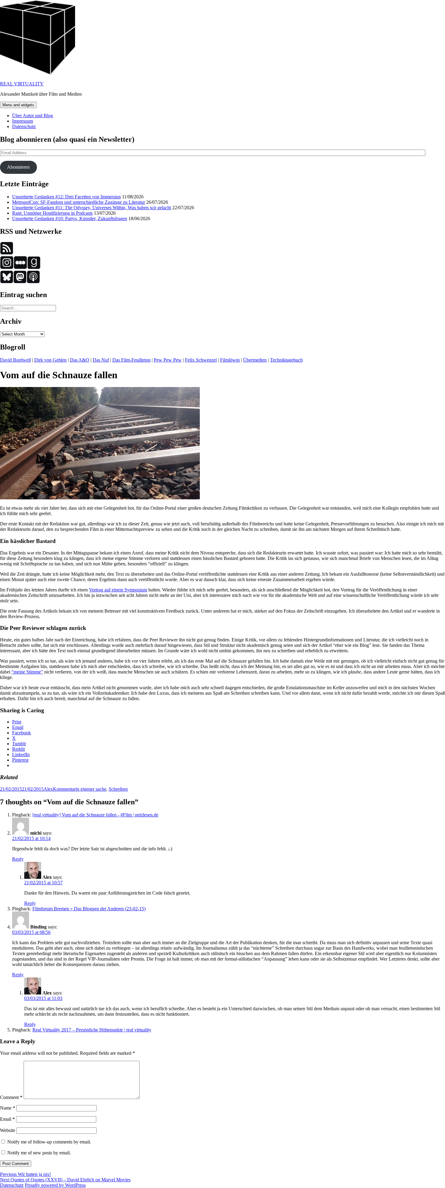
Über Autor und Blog (32, 115)
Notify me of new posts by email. (39, 1152)
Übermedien (255, 359)
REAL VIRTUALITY (22, 83)
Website (7, 1130)
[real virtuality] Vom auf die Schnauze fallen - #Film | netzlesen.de (95, 814)
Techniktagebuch (286, 359)
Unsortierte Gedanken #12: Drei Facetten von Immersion (66, 196)
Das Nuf (101, 359)
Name (7, 1107)
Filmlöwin (230, 359)
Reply (18, 859)
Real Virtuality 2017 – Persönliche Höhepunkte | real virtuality (91, 1029)
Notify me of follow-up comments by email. (49, 1141)
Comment (11, 1097)
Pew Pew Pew (168, 359)
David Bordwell (15, 359)
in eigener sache (91, 789)
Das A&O (79, 359)
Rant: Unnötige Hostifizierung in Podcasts (52, 213)
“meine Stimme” (27, 671)
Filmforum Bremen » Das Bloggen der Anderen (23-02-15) (89, 908)
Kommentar (64, 789)
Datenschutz (24, 126)
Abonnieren (18, 167)
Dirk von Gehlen (50, 359)
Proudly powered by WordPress (55, 1185)
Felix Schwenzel (201, 359)
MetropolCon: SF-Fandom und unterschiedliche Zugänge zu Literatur (78, 202)
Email (7, 1119)
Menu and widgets (18, 105)
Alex (48, 789)
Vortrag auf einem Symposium (118, 589)
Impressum (22, 121)
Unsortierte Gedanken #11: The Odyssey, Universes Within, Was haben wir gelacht (91, 207)
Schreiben (118, 789)
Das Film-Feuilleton (131, 359)
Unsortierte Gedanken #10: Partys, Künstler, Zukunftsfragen (69, 218)
